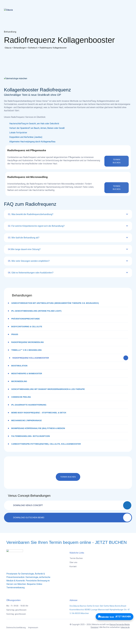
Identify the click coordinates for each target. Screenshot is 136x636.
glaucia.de (125, 627)
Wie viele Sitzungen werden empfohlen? (29, 261)
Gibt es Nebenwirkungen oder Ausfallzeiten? (30, 273)
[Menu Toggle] (129, 10)
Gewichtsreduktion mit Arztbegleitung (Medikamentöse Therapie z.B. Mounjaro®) (55, 303)
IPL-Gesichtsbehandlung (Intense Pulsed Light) (36, 311)
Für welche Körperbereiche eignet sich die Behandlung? (36, 226)
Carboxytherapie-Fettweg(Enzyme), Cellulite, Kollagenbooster (46, 444)
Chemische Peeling (21, 397)
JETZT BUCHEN (123, 616)
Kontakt (73, 566)
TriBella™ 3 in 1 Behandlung (26, 350)
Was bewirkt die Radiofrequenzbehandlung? (30, 214)
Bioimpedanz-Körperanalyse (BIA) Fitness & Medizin (38, 428)
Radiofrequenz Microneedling (27, 342)
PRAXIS (14, 334)
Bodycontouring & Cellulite (26, 326)
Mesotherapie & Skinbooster (26, 373)
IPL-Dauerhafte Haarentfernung (28, 405)
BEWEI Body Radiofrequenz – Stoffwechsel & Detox (38, 413)
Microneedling (19, 381)
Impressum (33, 627)
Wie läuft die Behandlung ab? (23, 237)
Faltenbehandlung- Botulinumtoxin (30, 436)
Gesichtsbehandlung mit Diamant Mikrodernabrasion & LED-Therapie (48, 389)
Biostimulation (19, 366)
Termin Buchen (76, 558)
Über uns (73, 562)
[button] (116, 161)
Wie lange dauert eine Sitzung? (24, 249)
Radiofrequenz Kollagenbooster (30, 358)
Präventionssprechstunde (25, 319)
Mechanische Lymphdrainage (26, 420)
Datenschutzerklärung (16, 627)
